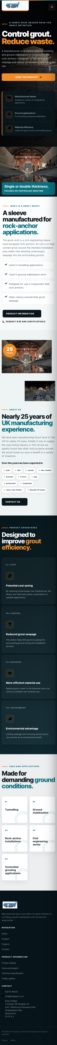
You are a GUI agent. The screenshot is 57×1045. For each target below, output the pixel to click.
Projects (6, 944)
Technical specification (12, 973)
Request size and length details (25, 321)
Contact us (12, 502)
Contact (5, 949)
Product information (20, 313)
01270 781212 (11, 992)
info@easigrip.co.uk (14, 996)
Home (4, 933)
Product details (9, 963)
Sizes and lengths (10, 968)
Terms (12, 1040)
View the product (26, 77)
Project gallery (8, 978)
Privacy (4, 1040)
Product (5, 939)
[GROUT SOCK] (15, 6)
